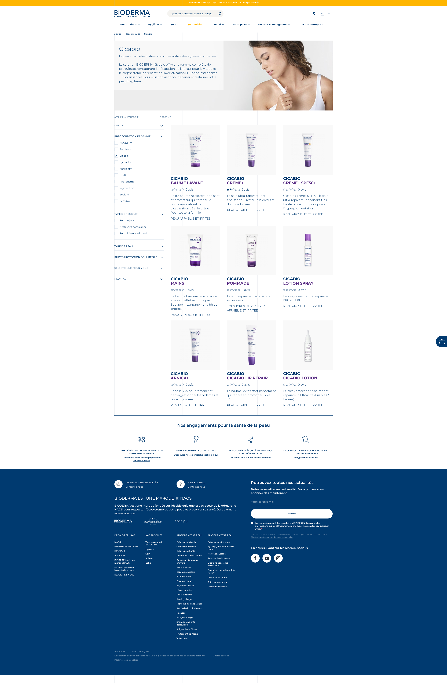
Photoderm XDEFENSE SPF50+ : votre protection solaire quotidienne (223, 3)
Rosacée (181, 613)
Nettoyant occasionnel (133, 226)
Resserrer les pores (217, 577)
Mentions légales (140, 651)
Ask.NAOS (119, 555)
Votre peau (239, 24)
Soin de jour (127, 220)
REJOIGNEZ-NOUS (124, 574)
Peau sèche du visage (219, 558)
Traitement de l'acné (187, 633)
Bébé (217, 24)
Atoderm (125, 149)
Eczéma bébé (184, 576)
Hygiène (153, 24)
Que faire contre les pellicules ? (218, 564)
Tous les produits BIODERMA (154, 543)
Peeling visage (184, 599)
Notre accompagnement (274, 24)
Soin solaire (195, 24)
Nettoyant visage (217, 553)
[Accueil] (132, 13)
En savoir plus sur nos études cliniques (251, 457)
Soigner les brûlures (187, 629)
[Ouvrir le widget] (441, 341)
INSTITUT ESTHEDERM (126, 546)
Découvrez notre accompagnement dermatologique (142, 459)
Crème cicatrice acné (219, 542)
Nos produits (128, 24)
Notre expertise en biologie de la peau (124, 568)
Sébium (124, 194)
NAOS (117, 542)
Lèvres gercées (184, 590)
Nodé (123, 175)
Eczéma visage (184, 581)
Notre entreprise (312, 24)
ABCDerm (126, 142)
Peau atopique (184, 594)
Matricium (126, 168)
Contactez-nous (134, 486)
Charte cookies (221, 655)
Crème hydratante (186, 546)
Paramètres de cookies (126, 660)
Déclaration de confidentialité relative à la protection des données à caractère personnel (160, 655)
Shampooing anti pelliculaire (186, 623)
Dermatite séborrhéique (189, 555)
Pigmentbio (127, 188)
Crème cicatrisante (186, 542)
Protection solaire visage (189, 603)
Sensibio (125, 201)
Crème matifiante (186, 551)
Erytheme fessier (185, 585)
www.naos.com (125, 513)
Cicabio (124, 155)
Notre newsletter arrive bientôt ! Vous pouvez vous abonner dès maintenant (287, 491)
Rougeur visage (185, 617)
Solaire (148, 558)
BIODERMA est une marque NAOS (124, 561)
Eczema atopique (186, 572)
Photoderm (127, 181)
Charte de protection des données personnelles (272, 537)
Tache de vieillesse (217, 586)
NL (329, 13)
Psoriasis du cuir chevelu (189, 608)
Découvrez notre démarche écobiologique (196, 454)
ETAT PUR (119, 551)
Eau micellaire (184, 567)
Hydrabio (125, 162)
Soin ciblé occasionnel (133, 233)
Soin (173, 24)
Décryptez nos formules (305, 457)
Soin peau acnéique (218, 582)
